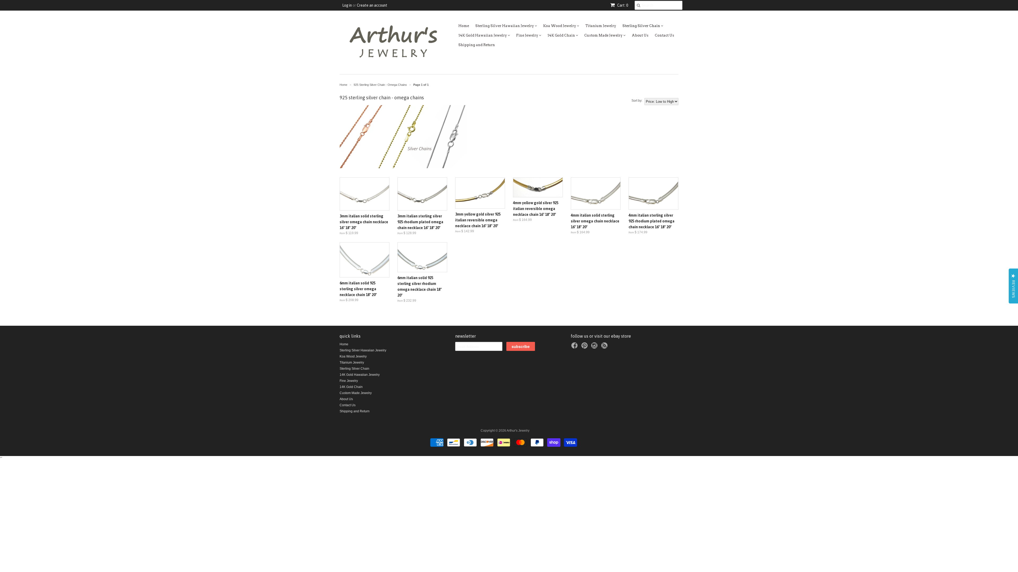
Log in (347, 5)
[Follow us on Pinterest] (585, 347)
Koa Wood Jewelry (560, 26)
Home (463, 26)
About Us (640, 35)
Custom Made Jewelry (603, 35)
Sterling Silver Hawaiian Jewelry (505, 26)
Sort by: (636, 100)
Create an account (372, 5)
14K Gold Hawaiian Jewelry (483, 35)
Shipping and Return (476, 45)
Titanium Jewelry (600, 26)
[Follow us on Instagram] (595, 347)
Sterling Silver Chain (641, 26)
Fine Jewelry (527, 35)
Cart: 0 (622, 5)
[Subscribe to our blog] (605, 347)
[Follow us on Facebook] (575, 347)
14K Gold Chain (561, 35)
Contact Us (664, 35)
